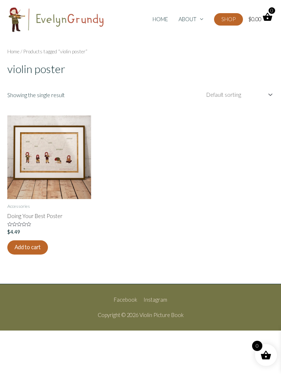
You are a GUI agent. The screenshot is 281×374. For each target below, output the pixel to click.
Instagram (155, 300)
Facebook (125, 300)
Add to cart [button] (28, 247)
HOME (160, 19)
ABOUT (187, 19)
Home (13, 51)
